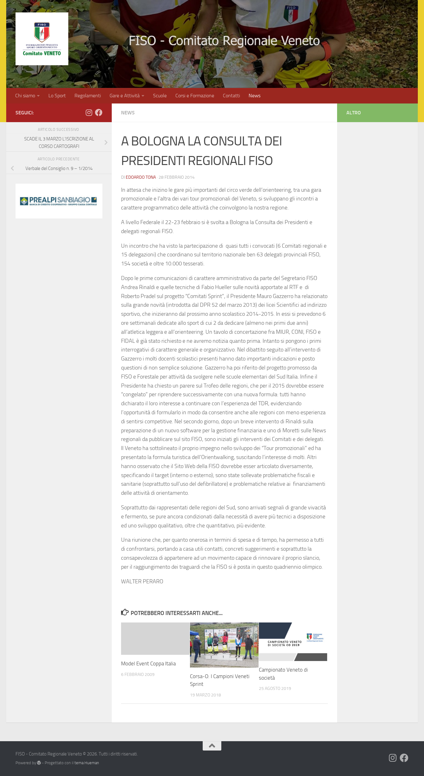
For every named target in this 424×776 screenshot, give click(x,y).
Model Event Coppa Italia (148, 663)
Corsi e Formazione (194, 96)
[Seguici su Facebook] (98, 112)
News (254, 96)
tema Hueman (86, 762)
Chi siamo (25, 96)
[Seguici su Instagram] (88, 112)
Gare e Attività (125, 96)
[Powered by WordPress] (39, 763)
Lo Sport (57, 96)
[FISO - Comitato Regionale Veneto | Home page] (42, 38)
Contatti (231, 96)
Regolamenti (87, 96)
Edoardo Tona (141, 177)
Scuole (160, 96)
